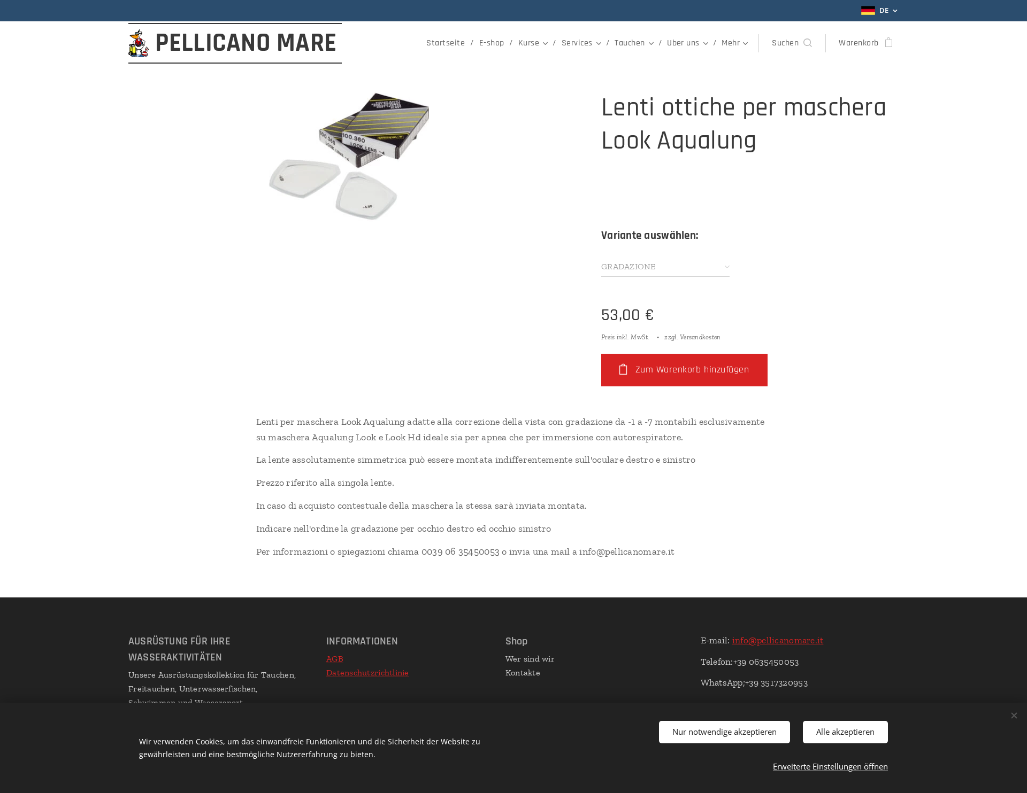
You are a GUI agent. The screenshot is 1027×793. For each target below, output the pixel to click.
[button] (791, 43)
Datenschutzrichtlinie (367, 672)
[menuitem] (448, 43)
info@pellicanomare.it (778, 640)
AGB (334, 659)
